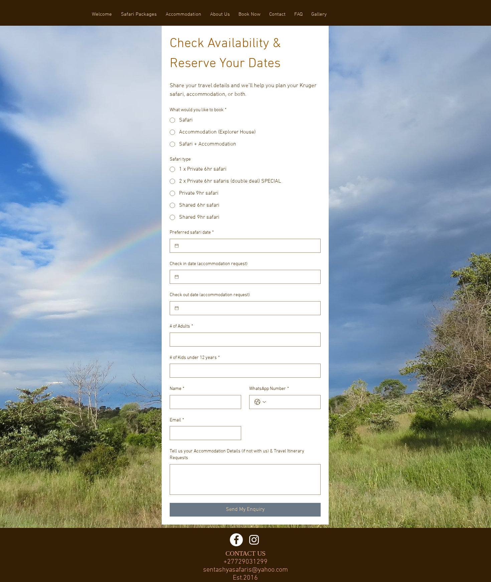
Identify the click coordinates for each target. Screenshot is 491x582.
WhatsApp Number (269, 389)
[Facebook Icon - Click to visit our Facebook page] (236, 539)
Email (177, 420)
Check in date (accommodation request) (209, 264)
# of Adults (181, 326)
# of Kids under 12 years (195, 358)
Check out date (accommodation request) (210, 295)
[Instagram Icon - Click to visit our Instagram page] (254, 539)
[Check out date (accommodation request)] (176, 308)
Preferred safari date (192, 232)
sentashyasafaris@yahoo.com (245, 570)
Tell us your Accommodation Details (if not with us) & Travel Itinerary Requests (237, 454)
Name (177, 389)
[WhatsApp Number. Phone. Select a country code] (260, 402)
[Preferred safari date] (176, 245)
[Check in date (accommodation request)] (176, 276)
